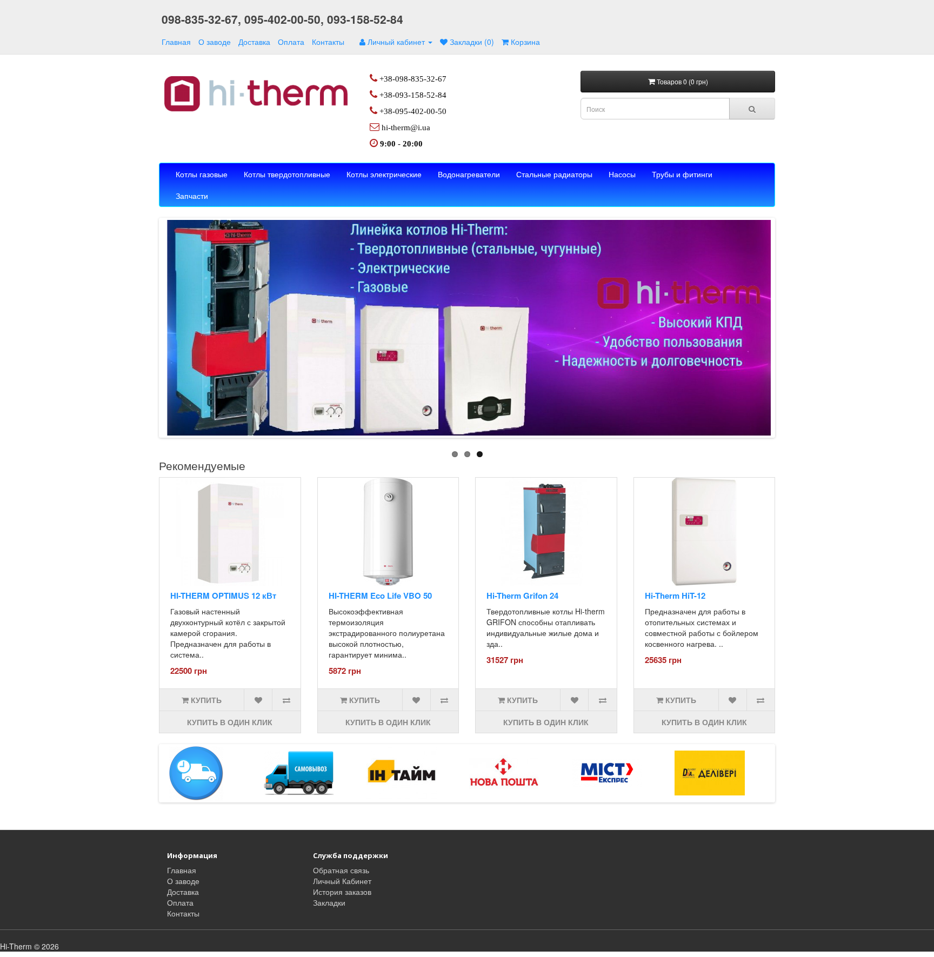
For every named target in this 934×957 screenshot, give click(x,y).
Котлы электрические (384, 174)
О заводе (214, 41)
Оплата (291, 41)
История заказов (342, 891)
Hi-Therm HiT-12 (675, 595)
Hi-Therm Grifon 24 (522, 595)
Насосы (622, 174)
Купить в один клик (229, 722)
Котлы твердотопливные (287, 174)
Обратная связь (341, 870)
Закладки (329, 902)
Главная (176, 41)
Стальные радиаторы (554, 174)
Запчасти (192, 195)
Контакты (328, 41)
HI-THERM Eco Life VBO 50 (380, 595)
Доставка (254, 41)
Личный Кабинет (342, 880)
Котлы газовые (202, 174)
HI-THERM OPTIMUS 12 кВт (223, 595)
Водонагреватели (469, 174)
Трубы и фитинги (682, 174)
